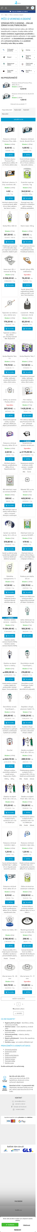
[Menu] (33, 8)
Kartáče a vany (9, 1063)
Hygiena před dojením (12, 1055)
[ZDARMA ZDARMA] (27, 434)
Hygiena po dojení (10, 1057)
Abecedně (5, 114)
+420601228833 (19, 1109)
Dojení (7, 1053)
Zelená (32, 779)
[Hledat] (2, 8)
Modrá (26, 779)
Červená (12, 958)
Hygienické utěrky (10, 1051)
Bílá (24, 472)
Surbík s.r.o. (18, 1210)
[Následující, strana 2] (18, 1004)
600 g (12, 779)
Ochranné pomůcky (11, 1049)
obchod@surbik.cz (20, 1101)
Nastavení (17, 1230)
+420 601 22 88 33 (20, 1104)
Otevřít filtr (18, 119)
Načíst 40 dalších (18, 998)
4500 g (6, 779)
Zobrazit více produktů (18, 104)
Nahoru (19, 1013)
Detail (11, 155)
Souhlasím (11, 1225)
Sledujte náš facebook (20, 1106)
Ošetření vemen (10, 1059)
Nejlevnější (17, 110)
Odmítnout (26, 1225)
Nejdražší (26, 110)
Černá (29, 472)
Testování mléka (10, 1061)
